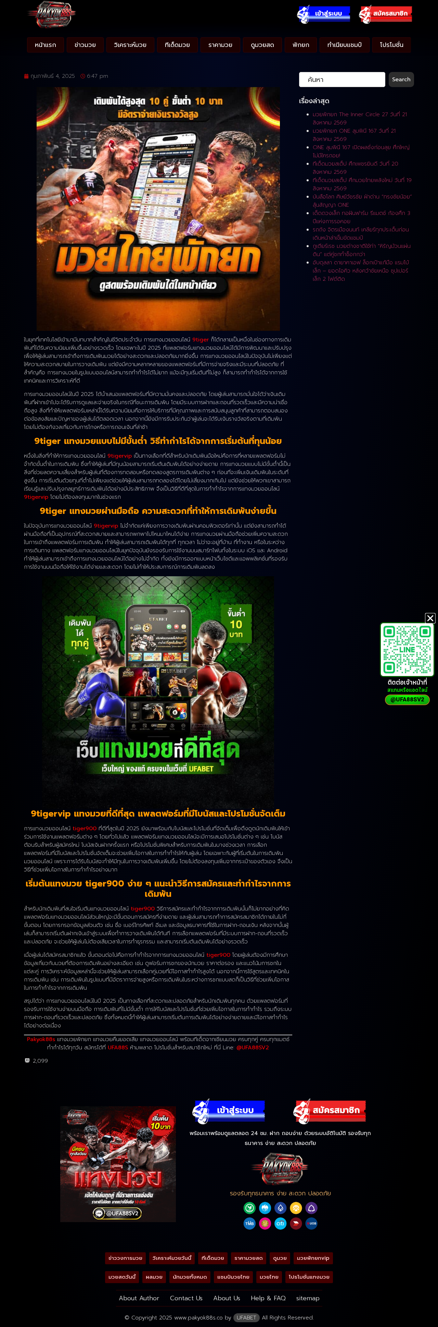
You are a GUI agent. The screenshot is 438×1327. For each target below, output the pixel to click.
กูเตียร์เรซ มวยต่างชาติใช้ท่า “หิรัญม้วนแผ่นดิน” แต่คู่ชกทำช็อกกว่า (362, 250)
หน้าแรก (45, 45)
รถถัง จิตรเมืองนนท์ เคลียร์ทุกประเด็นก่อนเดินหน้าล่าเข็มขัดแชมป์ (361, 234)
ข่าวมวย (85, 45)
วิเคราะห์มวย (130, 45)
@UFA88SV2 (252, 1047)
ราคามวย (220, 45)
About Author (139, 1298)
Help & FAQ (268, 1298)
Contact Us (186, 1298)
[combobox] (342, 79)
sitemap (308, 1298)
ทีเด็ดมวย (177, 45)
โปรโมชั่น (391, 45)
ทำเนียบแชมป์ (344, 45)
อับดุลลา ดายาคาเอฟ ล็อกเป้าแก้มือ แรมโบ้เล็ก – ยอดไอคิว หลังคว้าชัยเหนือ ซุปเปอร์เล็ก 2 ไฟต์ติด (361, 270)
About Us (226, 1298)
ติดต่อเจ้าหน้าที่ (407, 682)
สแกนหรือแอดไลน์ (407, 690)
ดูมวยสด (262, 45)
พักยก (301, 45)
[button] (430, 618)
